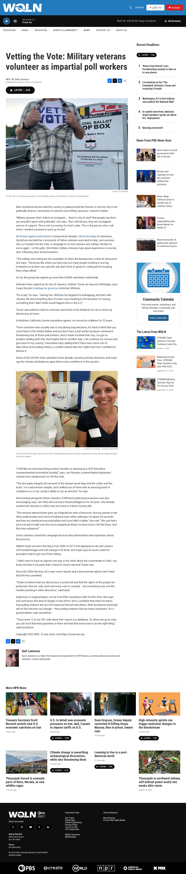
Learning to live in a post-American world (111, 754)
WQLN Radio (70, 837)
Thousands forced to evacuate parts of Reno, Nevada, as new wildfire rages (25, 782)
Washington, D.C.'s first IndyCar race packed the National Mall (158, 100)
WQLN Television (72, 835)
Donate (175, 7)
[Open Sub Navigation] (18, 30)
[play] (6, 21)
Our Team (69, 818)
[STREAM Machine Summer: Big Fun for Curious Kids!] (146, 384)
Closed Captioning (73, 822)
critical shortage (86, 236)
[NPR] (106, 868)
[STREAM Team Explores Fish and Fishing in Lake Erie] (146, 342)
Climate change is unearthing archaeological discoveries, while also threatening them (69, 756)
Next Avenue (109, 818)
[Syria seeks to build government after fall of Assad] (146, 155)
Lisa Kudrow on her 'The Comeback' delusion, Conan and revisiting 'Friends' (159, 85)
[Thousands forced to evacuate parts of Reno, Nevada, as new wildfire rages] (26, 762)
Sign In (139, 7)
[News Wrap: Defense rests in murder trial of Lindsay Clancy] (146, 201)
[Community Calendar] (158, 278)
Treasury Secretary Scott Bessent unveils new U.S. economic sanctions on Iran (23, 723)
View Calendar (158, 318)
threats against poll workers (36, 236)
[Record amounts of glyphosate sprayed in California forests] (146, 244)
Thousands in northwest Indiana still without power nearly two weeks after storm (159, 782)
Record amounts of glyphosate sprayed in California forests (167, 243)
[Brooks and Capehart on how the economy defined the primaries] (146, 176)
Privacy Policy (71, 825)
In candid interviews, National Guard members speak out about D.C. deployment (159, 115)
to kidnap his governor (45, 288)
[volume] (15, 21)
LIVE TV (156, 7)
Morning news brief (152, 127)
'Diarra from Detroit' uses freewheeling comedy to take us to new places (159, 69)
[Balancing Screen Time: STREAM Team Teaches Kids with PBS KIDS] (146, 361)
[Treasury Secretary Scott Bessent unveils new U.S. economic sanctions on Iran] (26, 703)
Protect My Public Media (114, 820)
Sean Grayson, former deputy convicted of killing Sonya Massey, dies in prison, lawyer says (113, 725)
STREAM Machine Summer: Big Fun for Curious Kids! (166, 382)
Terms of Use (71, 827)
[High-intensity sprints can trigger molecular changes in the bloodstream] (159, 703)
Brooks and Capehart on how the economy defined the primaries (165, 178)
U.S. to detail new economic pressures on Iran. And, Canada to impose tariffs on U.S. (70, 723)
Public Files (70, 820)
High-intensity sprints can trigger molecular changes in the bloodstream (157, 723)
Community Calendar (158, 299)
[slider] (19, 21)
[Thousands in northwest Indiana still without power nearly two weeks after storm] (159, 762)
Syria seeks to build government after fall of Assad (167, 153)
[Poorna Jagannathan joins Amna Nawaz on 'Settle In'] (146, 223)
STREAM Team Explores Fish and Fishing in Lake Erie (167, 341)
